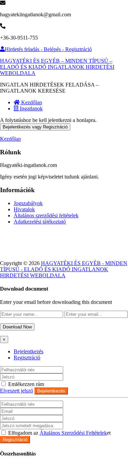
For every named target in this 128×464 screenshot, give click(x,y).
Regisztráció (27, 357)
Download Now (17, 326)
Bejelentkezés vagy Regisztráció (35, 126)
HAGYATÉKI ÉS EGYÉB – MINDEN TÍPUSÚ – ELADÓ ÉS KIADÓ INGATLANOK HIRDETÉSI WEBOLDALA (57, 67)
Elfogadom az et (59, 433)
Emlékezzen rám (25, 384)
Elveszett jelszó (16, 390)
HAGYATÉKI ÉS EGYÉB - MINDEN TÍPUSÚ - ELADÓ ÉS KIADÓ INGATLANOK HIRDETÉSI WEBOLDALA (63, 269)
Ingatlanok (30, 108)
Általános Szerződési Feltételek (73, 433)
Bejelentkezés (28, 351)
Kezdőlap (31, 102)
